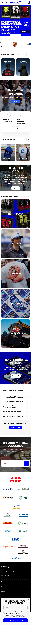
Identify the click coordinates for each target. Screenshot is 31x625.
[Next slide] (15, 36)
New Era (15, 244)
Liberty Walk (15, 333)
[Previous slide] (12, 36)
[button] (2, 2)
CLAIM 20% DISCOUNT (15, 620)
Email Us (6, 575)
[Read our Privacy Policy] (27, 616)
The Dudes (15, 274)
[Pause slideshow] (19, 36)
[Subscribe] (26, 463)
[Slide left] (24, 54)
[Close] (28, 600)
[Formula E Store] (5, 567)
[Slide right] (28, 54)
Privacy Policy (22, 455)
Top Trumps (15, 303)
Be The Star (15, 214)
